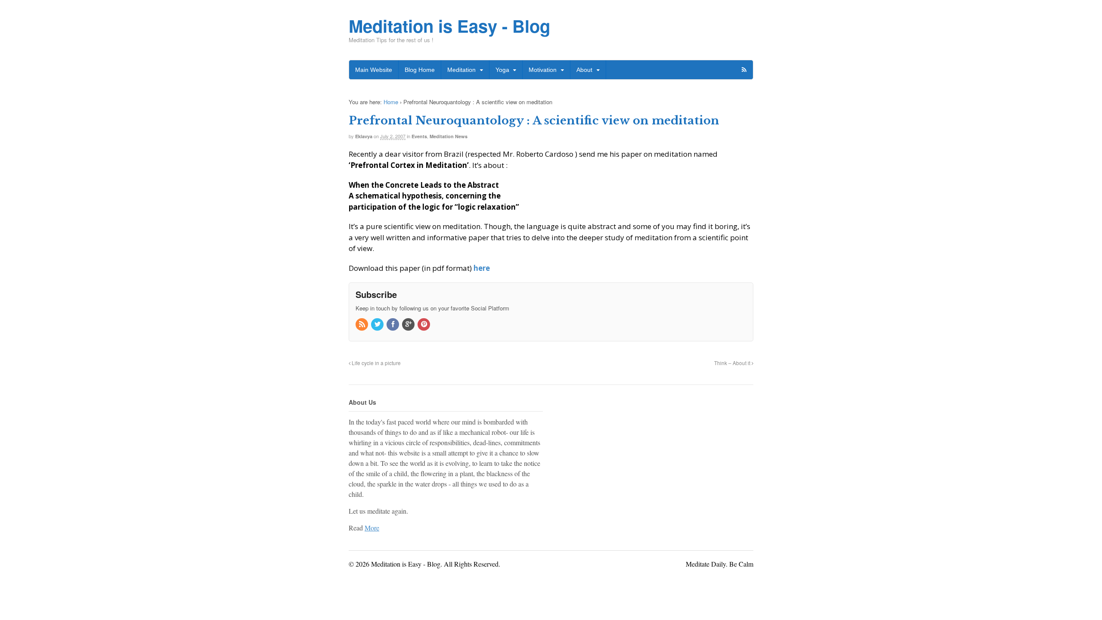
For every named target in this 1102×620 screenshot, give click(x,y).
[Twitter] (378, 324)
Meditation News (448, 136)
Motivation (543, 69)
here (482, 268)
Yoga (502, 69)
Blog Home (420, 69)
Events (419, 136)
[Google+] (409, 324)
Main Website (373, 69)
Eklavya (363, 136)
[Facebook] (393, 324)
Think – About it (733, 363)
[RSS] (362, 324)
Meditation (461, 69)
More (372, 527)
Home (391, 102)
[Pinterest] (424, 324)
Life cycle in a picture (375, 363)
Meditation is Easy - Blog (449, 25)
